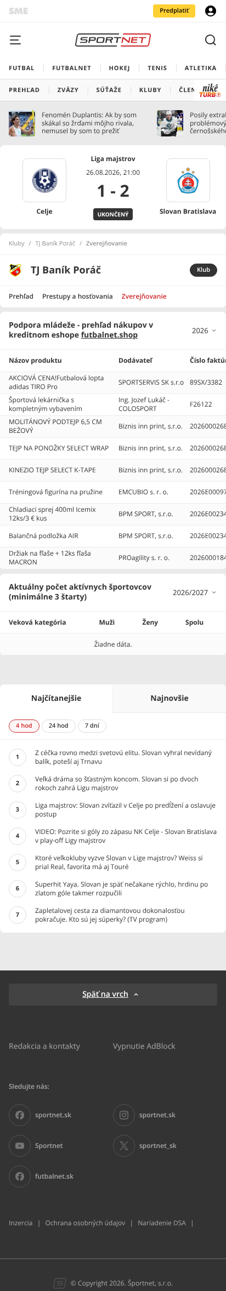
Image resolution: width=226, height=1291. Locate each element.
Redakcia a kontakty (44, 1046)
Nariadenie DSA (162, 1222)
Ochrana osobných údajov (85, 1222)
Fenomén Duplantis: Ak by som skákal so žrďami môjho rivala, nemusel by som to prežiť (89, 123)
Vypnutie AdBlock (144, 1046)
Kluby (17, 244)
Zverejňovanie (144, 296)
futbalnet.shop (109, 335)
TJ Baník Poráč (55, 244)
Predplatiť (174, 11)
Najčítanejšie (56, 698)
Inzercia (20, 1222)
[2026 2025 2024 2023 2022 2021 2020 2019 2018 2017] (204, 330)
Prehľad (21, 296)
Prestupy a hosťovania (77, 296)
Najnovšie (169, 698)
